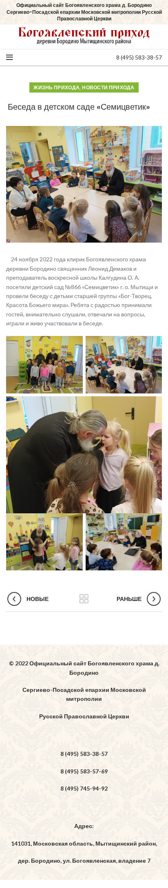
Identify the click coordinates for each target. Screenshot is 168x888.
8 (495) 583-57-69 (84, 771)
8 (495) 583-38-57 (139, 57)
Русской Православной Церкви (84, 716)
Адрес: (84, 825)
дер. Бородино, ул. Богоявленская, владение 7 (84, 860)
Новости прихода (108, 87)
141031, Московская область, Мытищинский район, (84, 843)
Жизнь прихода (56, 87)
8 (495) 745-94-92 (84, 788)
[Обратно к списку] (84, 599)
